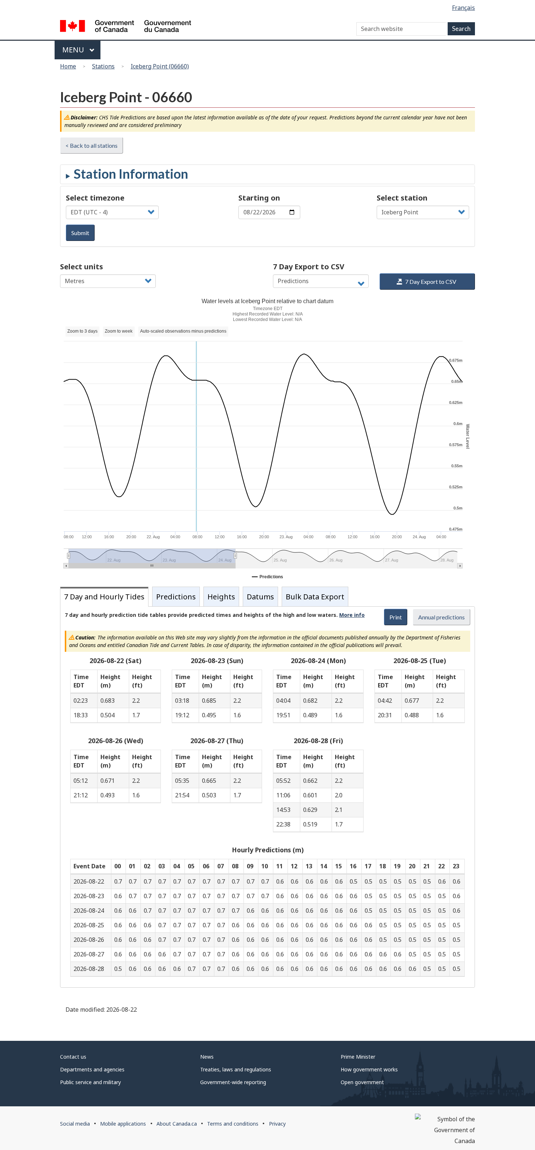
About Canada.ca (176, 1123)
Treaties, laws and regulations (235, 1069)
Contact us (73, 1056)
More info (352, 614)
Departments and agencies (92, 1069)
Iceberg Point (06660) (160, 66)
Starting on (259, 198)
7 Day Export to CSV (308, 266)
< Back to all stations (92, 145)
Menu (74, 50)
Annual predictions (441, 617)
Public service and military (90, 1082)
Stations (103, 66)
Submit (80, 232)
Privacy (277, 1123)
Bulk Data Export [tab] (315, 597)
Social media (75, 1123)
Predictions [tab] (176, 597)
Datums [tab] (260, 597)
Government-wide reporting (233, 1082)
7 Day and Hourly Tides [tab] (104, 597)
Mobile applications (123, 1123)
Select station (402, 198)
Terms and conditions (232, 1123)
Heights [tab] (221, 597)
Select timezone (95, 198)
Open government (362, 1082)
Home (68, 66)
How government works (369, 1069)
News (207, 1056)
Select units (81, 266)
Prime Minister (358, 1056)
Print (395, 617)
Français (463, 8)
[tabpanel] (267, 797)
